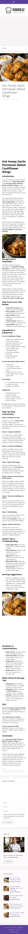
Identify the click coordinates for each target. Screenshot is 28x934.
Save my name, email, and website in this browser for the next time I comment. (14, 816)
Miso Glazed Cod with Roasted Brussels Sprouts (14, 772)
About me (7, 927)
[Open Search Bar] (25, 48)
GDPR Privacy (20, 927)
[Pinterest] (13, 2)
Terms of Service (11, 929)
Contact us (18, 929)
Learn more (8, 861)
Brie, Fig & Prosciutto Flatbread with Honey (13, 770)
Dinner (5, 768)
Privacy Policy (13, 927)
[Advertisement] (14, 31)
